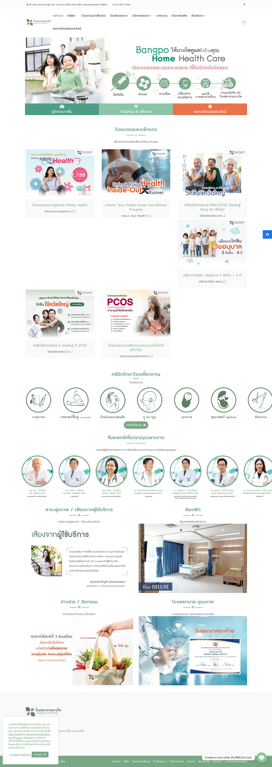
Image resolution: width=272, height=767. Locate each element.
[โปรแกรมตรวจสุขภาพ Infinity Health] (60, 174)
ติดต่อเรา (197, 15)
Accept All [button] (40, 754)
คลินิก (71, 15)
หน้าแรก (58, 15)
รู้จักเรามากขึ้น (62, 111)
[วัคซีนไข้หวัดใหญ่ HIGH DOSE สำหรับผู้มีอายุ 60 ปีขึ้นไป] (212, 174)
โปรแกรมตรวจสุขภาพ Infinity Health (60, 205)
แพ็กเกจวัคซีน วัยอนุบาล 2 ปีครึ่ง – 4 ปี (212, 275)
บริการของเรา (141, 15)
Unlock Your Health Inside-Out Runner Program (136, 207)
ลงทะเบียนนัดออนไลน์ (67, 28)
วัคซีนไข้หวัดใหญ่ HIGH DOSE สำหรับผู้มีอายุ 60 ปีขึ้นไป (212, 207)
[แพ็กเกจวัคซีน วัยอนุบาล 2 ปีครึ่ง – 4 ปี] (212, 244)
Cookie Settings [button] (20, 754)
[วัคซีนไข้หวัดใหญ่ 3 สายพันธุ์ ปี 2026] (60, 314)
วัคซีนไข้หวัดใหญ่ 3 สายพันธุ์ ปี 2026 (60, 345)
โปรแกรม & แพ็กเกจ (136, 111)
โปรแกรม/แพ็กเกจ (93, 15)
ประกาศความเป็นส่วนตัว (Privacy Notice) (29, 736)
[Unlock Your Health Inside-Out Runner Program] (136, 174)
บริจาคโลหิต (179, 15)
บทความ (162, 15)
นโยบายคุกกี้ (15, 734)
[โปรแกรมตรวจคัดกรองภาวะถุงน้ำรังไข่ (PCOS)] (136, 314)
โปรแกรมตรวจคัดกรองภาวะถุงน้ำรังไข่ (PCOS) (136, 347)
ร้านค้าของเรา (119, 15)
